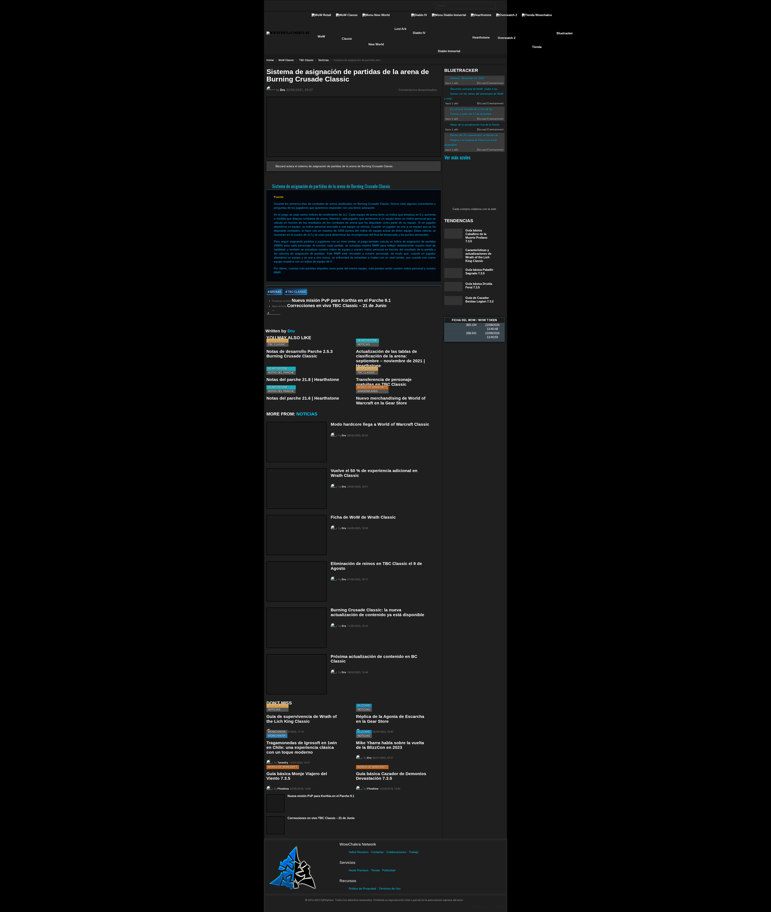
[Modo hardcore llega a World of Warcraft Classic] (296, 442)
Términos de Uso (390, 888)
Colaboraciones (396, 852)
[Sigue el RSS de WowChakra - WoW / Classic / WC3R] (312, 5)
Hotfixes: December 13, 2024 (467, 78)
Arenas (275, 291)
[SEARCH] (429, 6)
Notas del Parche (281, 372)
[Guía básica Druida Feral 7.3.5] (453, 286)
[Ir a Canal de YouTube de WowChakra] (296, 5)
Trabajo (413, 852)
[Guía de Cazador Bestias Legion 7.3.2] (453, 300)
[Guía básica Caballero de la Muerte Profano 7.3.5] (453, 234)
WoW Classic (277, 340)
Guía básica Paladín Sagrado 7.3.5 (479, 271)
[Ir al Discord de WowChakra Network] (304, 5)
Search (492, 6)
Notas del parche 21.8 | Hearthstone (302, 379)
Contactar (377, 852)
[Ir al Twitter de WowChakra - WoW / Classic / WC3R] (281, 5)
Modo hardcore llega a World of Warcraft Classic (380, 424)
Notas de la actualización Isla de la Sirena (474, 124)
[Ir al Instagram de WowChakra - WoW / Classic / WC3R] (320, 5)
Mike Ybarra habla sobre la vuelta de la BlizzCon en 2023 (390, 745)
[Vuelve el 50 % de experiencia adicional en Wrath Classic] (296, 488)
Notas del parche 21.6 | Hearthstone (302, 398)
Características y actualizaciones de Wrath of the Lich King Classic (478, 255)
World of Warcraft (372, 387)
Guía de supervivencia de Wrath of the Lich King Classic (301, 719)
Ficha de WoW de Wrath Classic (363, 517)
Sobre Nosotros (359, 852)
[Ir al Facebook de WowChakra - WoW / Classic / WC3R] (273, 5)
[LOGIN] (500, 6)
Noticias (364, 344)
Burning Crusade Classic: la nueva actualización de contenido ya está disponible (377, 612)
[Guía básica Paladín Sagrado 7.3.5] (453, 273)
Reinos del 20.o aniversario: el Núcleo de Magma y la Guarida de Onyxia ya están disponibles (471, 140)
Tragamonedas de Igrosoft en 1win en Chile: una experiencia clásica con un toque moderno (301, 747)
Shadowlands (368, 391)
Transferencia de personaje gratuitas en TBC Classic (384, 382)
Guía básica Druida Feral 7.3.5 (478, 285)
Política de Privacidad (362, 888)
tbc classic (297, 291)
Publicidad (388, 870)
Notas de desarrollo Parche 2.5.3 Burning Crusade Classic (299, 353)
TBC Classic (276, 344)
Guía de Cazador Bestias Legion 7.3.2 (479, 299)
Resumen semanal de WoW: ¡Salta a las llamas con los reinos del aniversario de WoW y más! (473, 94)
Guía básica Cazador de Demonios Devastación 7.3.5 (391, 776)
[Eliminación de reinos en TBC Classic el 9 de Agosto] (296, 581)
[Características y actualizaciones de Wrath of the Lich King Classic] (453, 253)
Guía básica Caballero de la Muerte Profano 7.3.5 (476, 236)
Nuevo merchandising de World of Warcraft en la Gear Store (390, 400)
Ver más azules (457, 157)
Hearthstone (367, 340)
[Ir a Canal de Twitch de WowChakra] (288, 5)
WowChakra (277, 731)
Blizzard (364, 705)
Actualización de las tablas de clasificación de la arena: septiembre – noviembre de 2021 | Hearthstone (390, 358)
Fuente (279, 196)
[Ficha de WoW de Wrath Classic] (296, 535)
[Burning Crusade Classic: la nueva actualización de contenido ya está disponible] (296, 628)
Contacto (499, 906)
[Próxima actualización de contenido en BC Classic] (296, 674)
